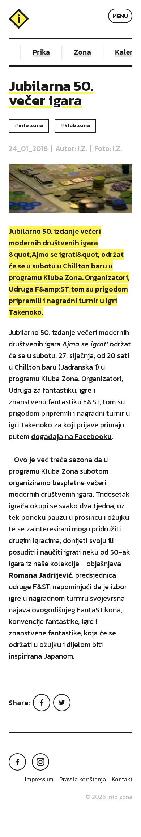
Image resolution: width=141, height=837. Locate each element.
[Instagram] (40, 762)
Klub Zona (77, 125)
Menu (120, 16)
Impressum (39, 779)
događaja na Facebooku (71, 436)
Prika (39, 52)
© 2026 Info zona (109, 796)
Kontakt (122, 779)
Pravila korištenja (82, 779)
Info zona (30, 125)
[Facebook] (41, 702)
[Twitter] (61, 702)
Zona (81, 52)
